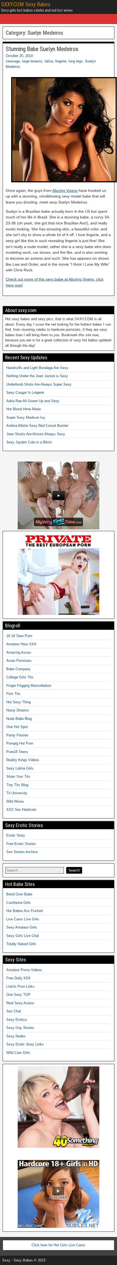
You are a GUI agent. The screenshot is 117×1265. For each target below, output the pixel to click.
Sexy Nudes (16, 1036)
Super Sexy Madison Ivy (25, 417)
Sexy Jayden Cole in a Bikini (29, 442)
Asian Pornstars (19, 661)
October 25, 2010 (19, 56)
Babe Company (18, 669)
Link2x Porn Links (20, 986)
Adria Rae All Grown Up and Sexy (32, 401)
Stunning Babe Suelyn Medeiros (42, 49)
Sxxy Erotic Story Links (25, 1044)
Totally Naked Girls (21, 944)
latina (49, 61)
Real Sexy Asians (20, 1003)
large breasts (32, 61)
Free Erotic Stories (21, 844)
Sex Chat (13, 1011)
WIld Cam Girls (18, 1053)
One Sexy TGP (18, 995)
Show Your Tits (18, 776)
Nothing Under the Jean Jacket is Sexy (37, 376)
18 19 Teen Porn (19, 636)
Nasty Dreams (17, 710)
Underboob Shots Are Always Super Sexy (39, 384)
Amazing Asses (18, 652)
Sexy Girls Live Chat (22, 936)
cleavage (13, 61)
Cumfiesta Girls (18, 903)
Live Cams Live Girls (22, 919)
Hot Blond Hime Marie (23, 409)
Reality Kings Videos (22, 760)
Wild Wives (15, 801)
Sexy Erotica (16, 1020)
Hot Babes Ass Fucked (24, 911)
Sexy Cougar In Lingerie (25, 392)
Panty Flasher (17, 735)
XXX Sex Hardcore (21, 810)
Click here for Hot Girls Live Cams (58, 1245)
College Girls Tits (19, 677)
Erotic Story (15, 835)
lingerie (60, 61)
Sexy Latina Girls (19, 768)
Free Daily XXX (18, 978)
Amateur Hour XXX (21, 644)
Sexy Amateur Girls (21, 927)
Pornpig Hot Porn (19, 743)
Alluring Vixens (65, 190)
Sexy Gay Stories (20, 1028)
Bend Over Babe (19, 894)
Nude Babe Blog (19, 719)
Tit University (16, 793)
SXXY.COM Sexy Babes (25, 4)
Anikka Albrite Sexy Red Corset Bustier (37, 426)
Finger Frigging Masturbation (28, 686)
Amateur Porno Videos (24, 970)
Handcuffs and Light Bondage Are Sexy (37, 368)
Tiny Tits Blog (17, 785)
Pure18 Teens (17, 752)
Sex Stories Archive (22, 852)
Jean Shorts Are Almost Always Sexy (35, 434)
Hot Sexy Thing (18, 702)
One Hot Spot (17, 727)
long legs (76, 61)
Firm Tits (13, 694)
